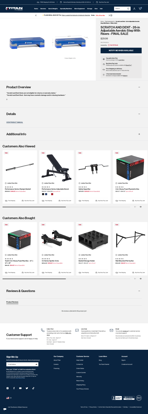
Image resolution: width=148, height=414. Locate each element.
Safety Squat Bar (84, 189)
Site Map (125, 407)
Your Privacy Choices (82, 389)
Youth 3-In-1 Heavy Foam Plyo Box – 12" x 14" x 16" (19, 262)
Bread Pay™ (129, 65)
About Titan (57, 360)
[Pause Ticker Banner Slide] (111, 15)
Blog (100, 360)
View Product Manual (14, 122)
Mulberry (125, 75)
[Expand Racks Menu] (36, 11)
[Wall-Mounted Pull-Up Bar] (130, 239)
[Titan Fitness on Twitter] (27, 389)
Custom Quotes (81, 372)
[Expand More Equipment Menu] (79, 11)
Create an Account (127, 364)
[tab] (12, 302)
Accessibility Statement (136, 407)
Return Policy (80, 380)
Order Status (80, 368)
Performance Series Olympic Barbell (18, 189)
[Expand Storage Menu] (89, 11)
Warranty (79, 376)
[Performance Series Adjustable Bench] (56, 167)
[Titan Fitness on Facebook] (14, 389)
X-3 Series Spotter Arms (50, 261)
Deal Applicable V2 (110, 21)
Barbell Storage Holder (87, 261)
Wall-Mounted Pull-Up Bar (124, 261)
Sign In (123, 360)
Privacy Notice (93, 407)
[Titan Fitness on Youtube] (20, 389)
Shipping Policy (80, 385)
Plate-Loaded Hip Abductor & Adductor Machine (76, 15)
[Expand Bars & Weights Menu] (53, 11)
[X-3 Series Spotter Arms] (56, 239)
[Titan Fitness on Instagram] (7, 389)
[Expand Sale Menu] (101, 11)
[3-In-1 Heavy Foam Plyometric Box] (130, 167)
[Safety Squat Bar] (93, 167)
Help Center (79, 360)
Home (102, 21)
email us (125, 331)
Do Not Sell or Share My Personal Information (110, 407)
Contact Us (79, 364)
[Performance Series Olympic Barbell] (20, 167)
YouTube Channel (104, 364)
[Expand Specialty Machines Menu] (66, 11)
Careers (56, 364)
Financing (56, 368)
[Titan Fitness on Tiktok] (33, 389)
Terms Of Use (84, 407)
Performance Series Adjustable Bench (55, 189)
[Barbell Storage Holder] (93, 239)
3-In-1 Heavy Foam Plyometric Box (127, 189)
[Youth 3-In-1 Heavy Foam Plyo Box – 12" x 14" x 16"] (20, 239)
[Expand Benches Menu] (43, 11)
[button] (140, 9)
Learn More (121, 60)
